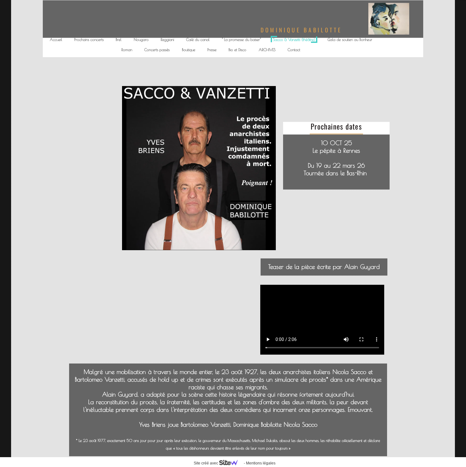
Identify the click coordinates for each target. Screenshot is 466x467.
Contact (294, 49)
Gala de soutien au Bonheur (349, 39)
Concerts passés (157, 49)
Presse (212, 49)
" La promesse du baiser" (241, 39)
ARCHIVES (267, 49)
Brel (118, 39)
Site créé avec (206, 463)
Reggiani (167, 39)
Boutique (188, 49)
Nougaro (141, 39)
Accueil (56, 39)
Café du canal (198, 39)
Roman (126, 49)
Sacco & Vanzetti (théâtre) (294, 39)
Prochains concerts (89, 39)
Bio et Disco (237, 49)
